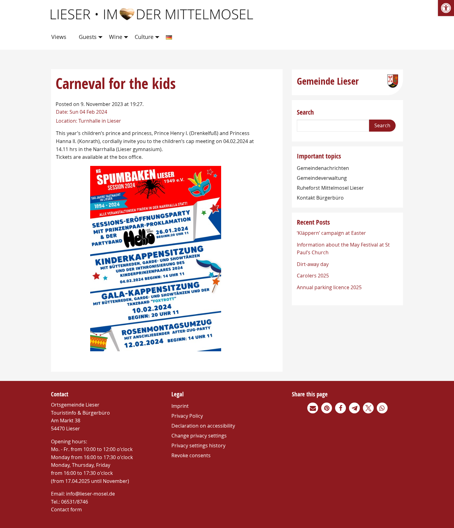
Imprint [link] (180, 406)
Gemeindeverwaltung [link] (322, 178)
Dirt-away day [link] (313, 264)
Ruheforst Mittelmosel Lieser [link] (330, 187)
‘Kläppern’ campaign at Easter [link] (331, 233)
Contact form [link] (66, 509)
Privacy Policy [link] (187, 415)
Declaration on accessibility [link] (203, 425)
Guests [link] (88, 36)
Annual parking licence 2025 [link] (329, 287)
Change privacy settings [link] (199, 435)
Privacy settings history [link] (198, 445)
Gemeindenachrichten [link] (323, 168)
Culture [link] (144, 36)
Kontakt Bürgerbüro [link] (320, 197)
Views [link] (58, 36)
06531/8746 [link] (74, 501)
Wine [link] (115, 36)
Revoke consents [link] (191, 455)
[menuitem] (60, 37)
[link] (446, 8)
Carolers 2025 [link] (313, 275)
